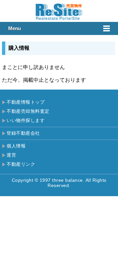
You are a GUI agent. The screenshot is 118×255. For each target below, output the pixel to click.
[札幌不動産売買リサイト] (59, 19)
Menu (14, 28)
